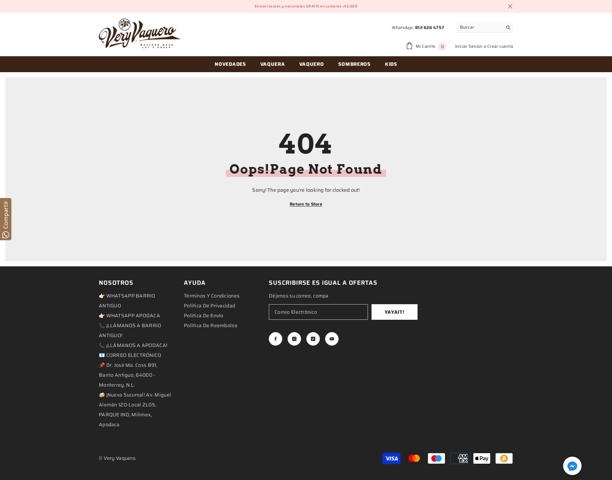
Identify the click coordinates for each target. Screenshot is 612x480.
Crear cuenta (500, 46)
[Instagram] (294, 339)
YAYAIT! (395, 312)
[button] (572, 466)
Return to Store (306, 204)
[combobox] (479, 27)
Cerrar (510, 7)
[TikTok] (313, 339)
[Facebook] (275, 339)
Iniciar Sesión (468, 46)
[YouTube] (332, 339)
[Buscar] (485, 27)
